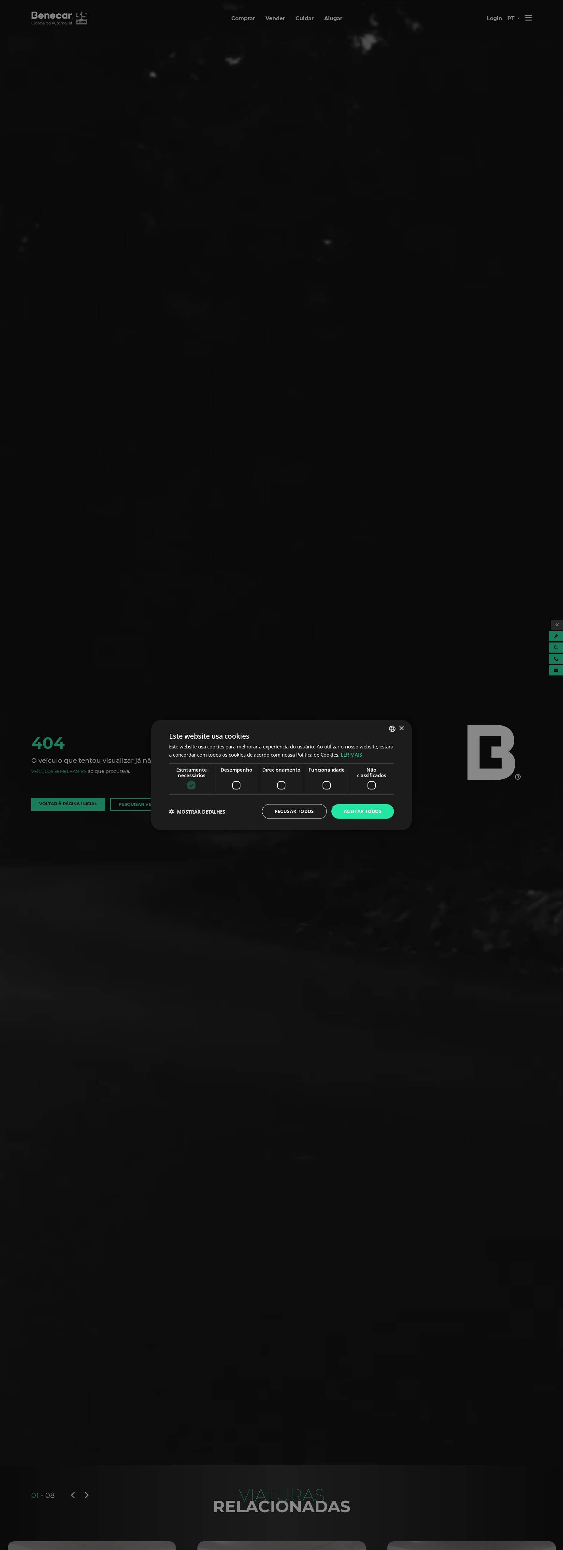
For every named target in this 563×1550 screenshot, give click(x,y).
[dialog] (281, 775)
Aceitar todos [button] (363, 811)
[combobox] (392, 728)
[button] (197, 811)
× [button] (401, 728)
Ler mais (351, 754)
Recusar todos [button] (294, 811)
